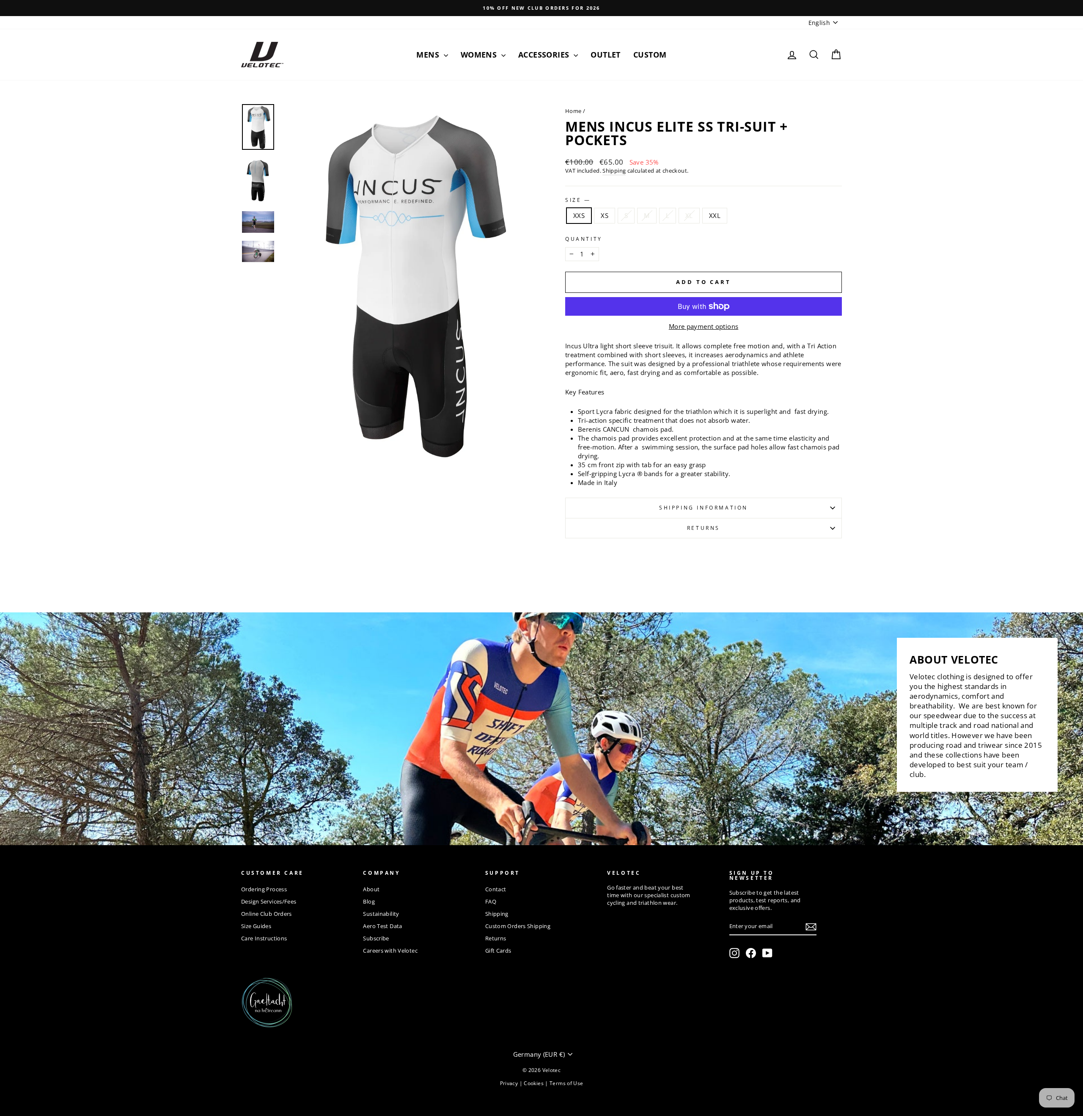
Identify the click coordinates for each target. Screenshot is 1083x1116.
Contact (495, 889)
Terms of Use (566, 1083)
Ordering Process (264, 889)
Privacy (510, 1083)
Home (573, 111)
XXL (714, 215)
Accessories (545, 55)
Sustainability (381, 914)
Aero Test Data (382, 926)
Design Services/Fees (269, 901)
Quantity (583, 239)
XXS (579, 215)
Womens (480, 55)
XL (689, 215)
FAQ (490, 901)
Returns (703, 528)
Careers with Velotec (390, 950)
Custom (650, 55)
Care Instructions (264, 938)
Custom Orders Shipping (517, 926)
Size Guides (256, 926)
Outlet (606, 55)
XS (604, 215)
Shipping (614, 170)
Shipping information (703, 507)
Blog (369, 901)
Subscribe (376, 938)
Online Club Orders (266, 914)
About (371, 889)
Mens (428, 55)
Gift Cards (498, 950)
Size (577, 200)
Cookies (534, 1083)
